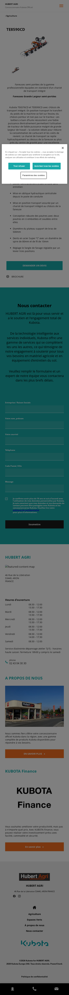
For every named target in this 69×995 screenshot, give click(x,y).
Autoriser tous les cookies (46, 166)
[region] (34, 164)
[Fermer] (62, 147)
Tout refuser (19, 166)
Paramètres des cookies (33, 175)
